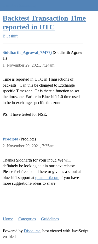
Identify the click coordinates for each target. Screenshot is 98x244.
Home (8, 219)
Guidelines (50, 219)
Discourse (32, 231)
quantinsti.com (47, 177)
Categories (27, 219)
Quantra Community (20, 5)
